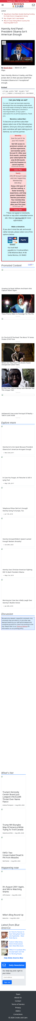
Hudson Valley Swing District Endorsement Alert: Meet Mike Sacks (16, 944)
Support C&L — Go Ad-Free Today (18, 1)
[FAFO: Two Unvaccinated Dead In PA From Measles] (13, 843)
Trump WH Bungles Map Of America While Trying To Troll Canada (13, 827)
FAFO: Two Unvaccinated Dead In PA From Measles (13, 855)
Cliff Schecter (6, 895)
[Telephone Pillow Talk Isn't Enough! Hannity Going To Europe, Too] (18, 496)
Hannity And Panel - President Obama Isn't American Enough (14, 31)
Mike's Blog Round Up (13, 914)
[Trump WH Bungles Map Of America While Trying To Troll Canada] (13, 815)
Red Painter (6, 861)
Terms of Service (22, 626)
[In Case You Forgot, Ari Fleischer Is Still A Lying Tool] (18, 465)
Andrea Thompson (8, 805)
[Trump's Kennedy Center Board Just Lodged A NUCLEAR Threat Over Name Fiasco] (13, 783)
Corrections (18, 1014)
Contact (18, 1001)
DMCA (18, 1011)
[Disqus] (18, 697)
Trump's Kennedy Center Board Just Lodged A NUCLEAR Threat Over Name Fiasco (12, 797)
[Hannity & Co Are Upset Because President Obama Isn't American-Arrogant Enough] (18, 435)
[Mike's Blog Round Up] (13, 905)
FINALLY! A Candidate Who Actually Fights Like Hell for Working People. (17, 952)
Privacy (18, 1007)
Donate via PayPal (23, 240)
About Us (18, 997)
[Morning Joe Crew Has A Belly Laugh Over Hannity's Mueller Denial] (18, 588)
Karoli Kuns (8, 68)
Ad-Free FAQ (19, 218)
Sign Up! (7, 982)
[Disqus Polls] (18, 653)
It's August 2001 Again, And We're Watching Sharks (13, 889)
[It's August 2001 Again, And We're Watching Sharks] (13, 877)
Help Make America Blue (13, 958)
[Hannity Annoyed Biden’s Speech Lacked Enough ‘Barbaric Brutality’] (18, 527)
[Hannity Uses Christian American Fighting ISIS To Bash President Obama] (18, 557)
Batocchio (5, 918)
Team (18, 994)
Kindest (12, 244)
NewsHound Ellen (8, 833)
